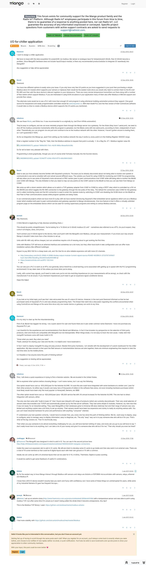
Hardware (15, 46)
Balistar (19, 471)
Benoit (19, 80)
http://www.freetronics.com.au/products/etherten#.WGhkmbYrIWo (68, 498)
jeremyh (19, 215)
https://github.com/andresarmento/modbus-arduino (65, 505)
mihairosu (20, 118)
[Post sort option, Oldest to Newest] (121, 46)
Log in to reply (130, 46)
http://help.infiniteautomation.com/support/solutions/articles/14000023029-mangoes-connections (53, 444)
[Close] (134, 534)
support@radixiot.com (73, 30)
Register (15, 552)
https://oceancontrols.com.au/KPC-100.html (36, 260)
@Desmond (31, 438)
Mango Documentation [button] (72, 35)
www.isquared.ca (75, 103)
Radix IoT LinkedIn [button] (91, 35)
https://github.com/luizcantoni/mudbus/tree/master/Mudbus (57, 520)
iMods (29, 121)
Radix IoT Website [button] (54, 35)
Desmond (20, 52)
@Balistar (28, 495)
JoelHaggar (21, 438)
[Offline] (13, 217)
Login (22, 552)
